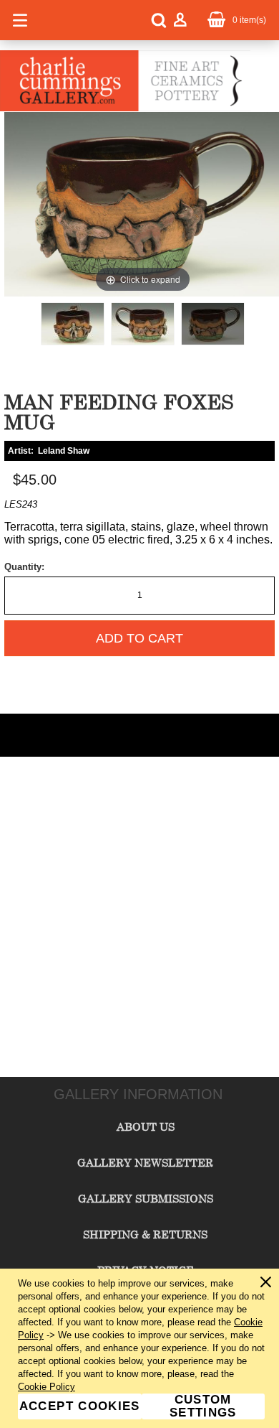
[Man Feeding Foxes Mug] (72, 324)
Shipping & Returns (145, 1234)
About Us (146, 1126)
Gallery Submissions (145, 1198)
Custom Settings (203, 1406)
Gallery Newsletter (145, 1162)
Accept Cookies (79, 1406)
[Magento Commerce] (125, 108)
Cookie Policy (46, 1386)
